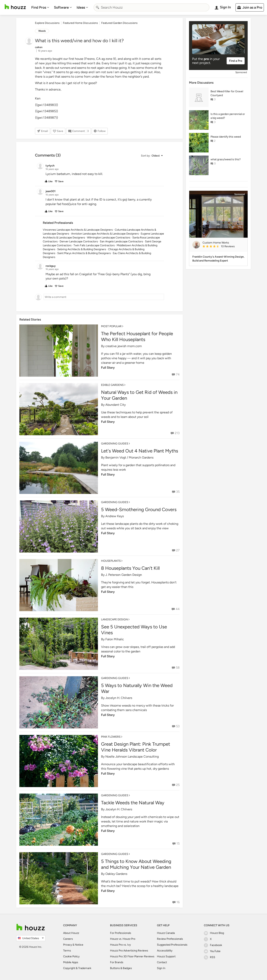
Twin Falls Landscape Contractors (94, 245)
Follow (102, 131)
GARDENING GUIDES (114, 443)
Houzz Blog (217, 933)
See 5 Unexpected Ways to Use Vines (134, 629)
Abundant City (115, 405)
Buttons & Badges (121, 968)
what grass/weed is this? (226, 159)
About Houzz (71, 933)
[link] (223, 247)
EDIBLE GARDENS (112, 385)
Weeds (42, 31)
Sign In (161, 968)
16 (178, 902)
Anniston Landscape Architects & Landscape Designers (105, 233)
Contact (162, 962)
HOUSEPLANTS (111, 561)
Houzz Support (166, 956)
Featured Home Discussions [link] (80, 23)
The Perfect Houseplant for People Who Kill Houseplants (137, 336)
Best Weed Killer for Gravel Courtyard (227, 93)
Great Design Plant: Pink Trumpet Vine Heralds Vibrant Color (135, 747)
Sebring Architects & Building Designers (81, 249)
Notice (79, 944)
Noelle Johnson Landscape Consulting (132, 756)
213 (177, 433)
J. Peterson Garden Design (123, 575)
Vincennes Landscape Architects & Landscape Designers (78, 229)
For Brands (116, 962)
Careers (68, 939)
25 (178, 785)
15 (178, 843)
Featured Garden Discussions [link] (119, 23)
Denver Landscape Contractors (79, 241)
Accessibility (164, 950)
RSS (212, 957)
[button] (151, 156)
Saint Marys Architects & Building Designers (84, 253)
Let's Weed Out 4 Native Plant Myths (139, 451)
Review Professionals (170, 939)
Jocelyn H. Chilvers (118, 698)
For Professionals (120, 933)
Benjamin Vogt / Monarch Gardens (129, 457)
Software (61, 7)
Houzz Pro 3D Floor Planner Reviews (132, 956)
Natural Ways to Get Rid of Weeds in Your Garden (139, 395)
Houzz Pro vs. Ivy (120, 944)
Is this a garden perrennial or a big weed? (228, 116)
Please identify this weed (226, 136)
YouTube (215, 951)
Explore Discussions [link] (47, 23)
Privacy (67, 944)
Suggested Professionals (172, 944)
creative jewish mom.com (123, 346)
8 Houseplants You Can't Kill (130, 568)
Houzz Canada (166, 933)
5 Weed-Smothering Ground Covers (139, 509)
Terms (67, 950)
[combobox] (151, 7)
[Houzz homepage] (15, 6)
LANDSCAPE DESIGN (114, 619)
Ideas (81, 7)
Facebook (216, 945)
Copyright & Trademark (77, 968)
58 (178, 667)
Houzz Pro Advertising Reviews (129, 950)
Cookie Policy (71, 956)
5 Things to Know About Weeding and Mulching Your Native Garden (136, 864)
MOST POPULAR (111, 326)
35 (178, 492)
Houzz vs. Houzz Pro (122, 939)
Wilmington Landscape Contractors (108, 237)
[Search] (97, 7)
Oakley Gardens (116, 874)
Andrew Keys (114, 516)
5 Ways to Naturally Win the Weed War (137, 688)
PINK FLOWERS (111, 736)
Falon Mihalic (114, 639)
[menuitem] (40, 7)
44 (178, 609)
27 (178, 550)
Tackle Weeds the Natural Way (132, 802)
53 (178, 726)
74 (178, 374)
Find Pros (38, 7)
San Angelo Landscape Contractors (121, 241)
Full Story (108, 367)
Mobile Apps (70, 962)
